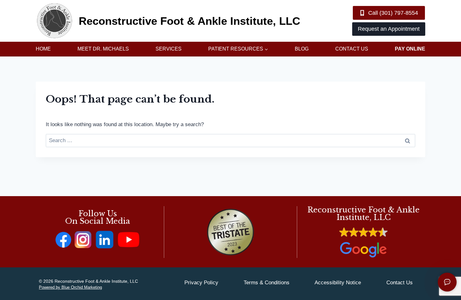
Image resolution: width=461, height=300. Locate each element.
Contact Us (351, 48)
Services (169, 48)
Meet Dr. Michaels (103, 48)
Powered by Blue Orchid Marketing (70, 287)
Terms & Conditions (266, 283)
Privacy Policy (201, 283)
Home (43, 48)
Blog (302, 48)
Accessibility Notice (338, 283)
